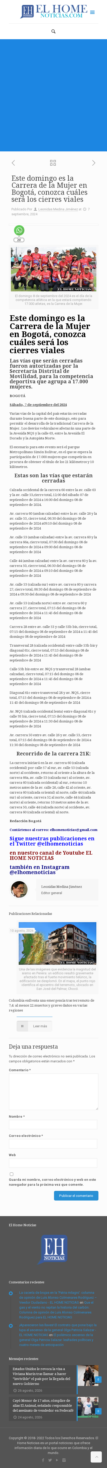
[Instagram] (64, 1460)
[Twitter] (50, 1460)
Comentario (20, 1070)
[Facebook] (43, 1460)
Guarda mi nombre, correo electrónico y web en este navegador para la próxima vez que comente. (52, 1182)
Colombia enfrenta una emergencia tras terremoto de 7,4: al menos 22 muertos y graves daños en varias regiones (51, 1005)
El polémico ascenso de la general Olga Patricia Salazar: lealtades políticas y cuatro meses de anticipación (56, 1340)
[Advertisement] (53, 95)
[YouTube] (57, 1460)
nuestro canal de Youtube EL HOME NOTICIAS (51, 855)
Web (12, 1155)
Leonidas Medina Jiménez (58, 209)
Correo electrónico (26, 1136)
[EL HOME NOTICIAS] (54, 11)
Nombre (17, 1116)
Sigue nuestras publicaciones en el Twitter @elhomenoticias (52, 841)
